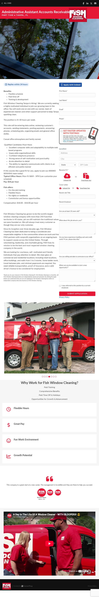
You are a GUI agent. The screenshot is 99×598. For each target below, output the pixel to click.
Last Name (63, 100)
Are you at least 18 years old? (69, 211)
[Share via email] (95, 3)
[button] (42, 373)
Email (61, 109)
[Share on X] (91, 3)
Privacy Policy (64, 297)
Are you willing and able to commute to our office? (76, 256)
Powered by (17, 583)
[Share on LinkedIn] (87, 3)
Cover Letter (63, 185)
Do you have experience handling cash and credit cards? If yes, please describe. (75, 238)
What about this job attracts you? (70, 220)
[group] (49, 336)
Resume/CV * (64, 170)
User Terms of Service (69, 140)
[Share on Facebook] (83, 3)
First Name (63, 91)
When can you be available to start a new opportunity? (73, 266)
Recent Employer (65, 202)
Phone (61, 119)
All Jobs (7, 3)
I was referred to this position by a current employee (76, 287)
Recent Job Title (64, 193)
